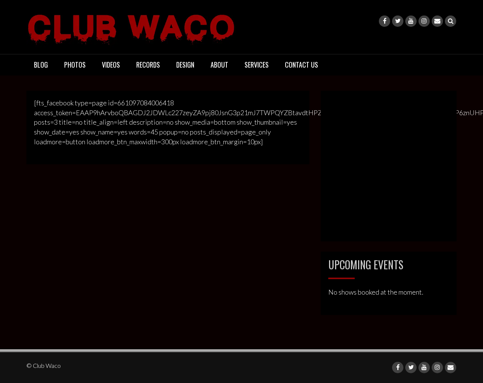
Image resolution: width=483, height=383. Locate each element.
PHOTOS (75, 64)
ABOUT (219, 64)
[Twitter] (397, 21)
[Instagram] (424, 21)
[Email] (437, 21)
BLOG (41, 64)
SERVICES (257, 64)
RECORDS (148, 64)
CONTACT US (301, 64)
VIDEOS (111, 64)
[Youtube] (411, 21)
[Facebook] (384, 21)
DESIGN (185, 64)
